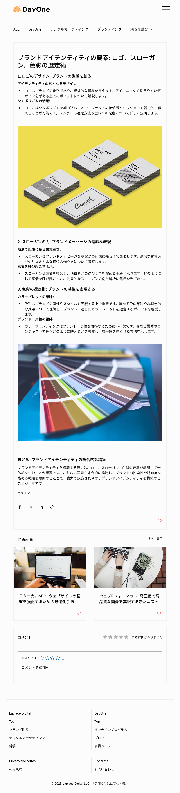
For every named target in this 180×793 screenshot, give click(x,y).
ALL (16, 29)
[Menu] (166, 9)
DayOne (34, 29)
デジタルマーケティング (69, 29)
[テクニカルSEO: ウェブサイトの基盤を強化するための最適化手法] (50, 567)
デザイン (24, 493)
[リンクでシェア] (52, 507)
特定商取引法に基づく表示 (110, 783)
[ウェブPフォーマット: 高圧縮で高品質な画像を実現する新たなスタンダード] (130, 567)
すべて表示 (155, 538)
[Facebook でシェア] (20, 507)
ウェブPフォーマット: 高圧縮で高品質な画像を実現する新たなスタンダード (129, 598)
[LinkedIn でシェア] (41, 507)
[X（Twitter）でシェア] (30, 507)
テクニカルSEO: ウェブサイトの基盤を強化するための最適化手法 (49, 598)
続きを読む (139, 29)
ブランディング (109, 29)
